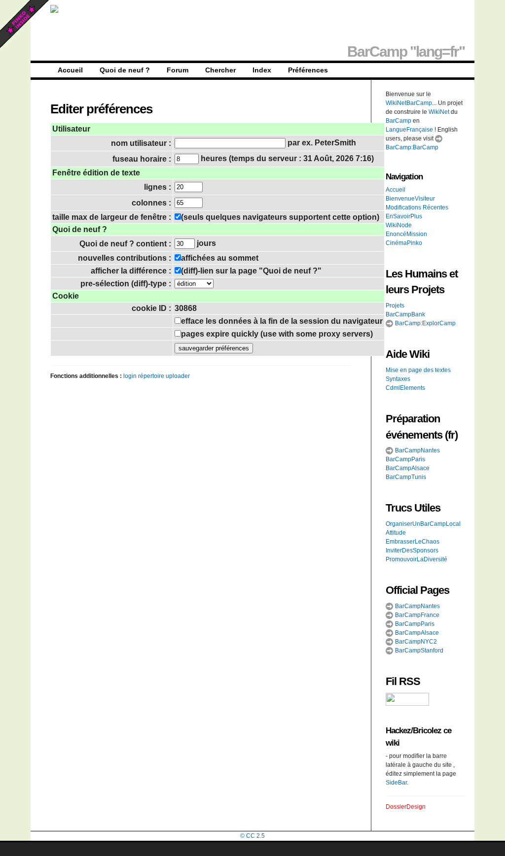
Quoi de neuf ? (125, 70)
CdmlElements (405, 387)
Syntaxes (398, 379)
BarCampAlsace (408, 468)
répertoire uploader (164, 376)
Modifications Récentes (417, 207)
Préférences (308, 70)
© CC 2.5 (252, 835)
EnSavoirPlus (404, 216)
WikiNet (439, 111)
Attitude (396, 532)
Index (261, 70)
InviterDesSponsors (412, 550)
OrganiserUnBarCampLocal (423, 523)
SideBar (396, 782)
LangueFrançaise (409, 129)
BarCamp (398, 120)
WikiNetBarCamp (409, 103)
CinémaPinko (404, 243)
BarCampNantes (417, 450)
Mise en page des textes (418, 370)
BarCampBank (405, 314)
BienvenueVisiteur (410, 198)
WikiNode (399, 225)
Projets (395, 305)
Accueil (70, 70)
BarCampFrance (416, 615)
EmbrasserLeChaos (412, 541)
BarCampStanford (418, 650)
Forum (177, 70)
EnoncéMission (406, 234)
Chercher (220, 70)
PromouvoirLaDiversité (416, 559)
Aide (396, 354)
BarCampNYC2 (415, 641)
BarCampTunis (406, 477)
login (130, 376)
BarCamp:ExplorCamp (425, 323)
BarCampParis (405, 459)
